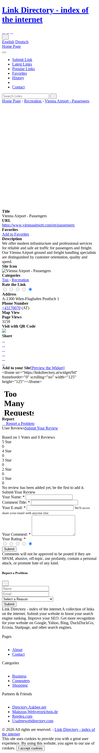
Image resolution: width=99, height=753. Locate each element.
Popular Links (23, 69)
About (17, 650)
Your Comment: (16, 534)
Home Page (11, 46)
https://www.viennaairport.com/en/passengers (38, 225)
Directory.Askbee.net (29, 707)
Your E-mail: (14, 507)
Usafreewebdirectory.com (32, 721)
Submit (9, 549)
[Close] (5, 583)
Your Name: (13, 497)
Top (5, 280)
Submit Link (22, 59)
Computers (21, 681)
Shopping (20, 685)
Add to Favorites (15, 234)
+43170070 (11, 308)
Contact (18, 87)
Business (19, 676)
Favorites (19, 73)
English (8, 42)
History (18, 78)
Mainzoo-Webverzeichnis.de (35, 712)
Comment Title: (16, 502)
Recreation (33, 101)
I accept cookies (30, 748)
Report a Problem (19, 423)
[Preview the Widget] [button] (47, 368)
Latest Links (22, 64)
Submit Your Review (41, 428)
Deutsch (21, 42)
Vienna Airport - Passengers (67, 101)
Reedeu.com (22, 716)
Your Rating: (14, 539)
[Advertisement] (49, 155)
